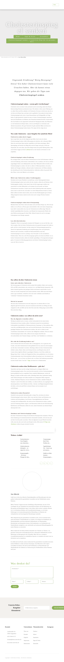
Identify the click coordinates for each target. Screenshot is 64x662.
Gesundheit (44, 36)
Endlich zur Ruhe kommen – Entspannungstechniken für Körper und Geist (49, 457)
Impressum (26, 640)
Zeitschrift (35, 643)
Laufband (28, 149)
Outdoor (35, 631)
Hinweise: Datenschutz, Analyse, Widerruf (33, 610)
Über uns (26, 631)
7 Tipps (28, 360)
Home (18, 36)
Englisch (26, 637)
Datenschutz (27, 643)
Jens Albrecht (21, 57)
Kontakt (26, 634)
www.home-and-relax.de (13, 642)
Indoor (34, 634)
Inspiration (35, 637)
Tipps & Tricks (30, 36)
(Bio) (25, 57)
